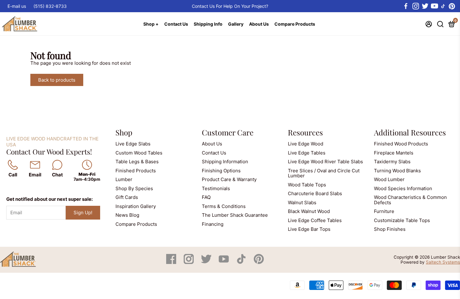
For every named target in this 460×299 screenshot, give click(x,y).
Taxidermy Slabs (392, 162)
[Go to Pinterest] (452, 6)
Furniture (384, 211)
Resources (305, 132)
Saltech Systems (443, 262)
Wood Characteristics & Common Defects (410, 199)
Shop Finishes (390, 229)
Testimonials (216, 188)
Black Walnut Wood (309, 211)
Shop (123, 132)
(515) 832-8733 (50, 6)
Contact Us (176, 24)
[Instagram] (189, 262)
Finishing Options (221, 171)
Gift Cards (126, 197)
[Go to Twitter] (424, 6)
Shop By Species (134, 188)
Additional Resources (410, 132)
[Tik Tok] (242, 262)
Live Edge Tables (306, 153)
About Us (259, 24)
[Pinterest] (259, 262)
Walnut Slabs (302, 202)
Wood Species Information (403, 188)
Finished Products (135, 171)
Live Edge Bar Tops (309, 229)
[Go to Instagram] (415, 6)
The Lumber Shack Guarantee (235, 215)
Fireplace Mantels (393, 153)
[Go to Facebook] (405, 6)
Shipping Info (208, 24)
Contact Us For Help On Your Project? (230, 6)
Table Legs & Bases (137, 162)
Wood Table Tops (307, 185)
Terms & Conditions (224, 206)
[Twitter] (206, 262)
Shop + (151, 24)
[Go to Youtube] (434, 6)
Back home (104, 80)
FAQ (206, 197)
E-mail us (17, 6)
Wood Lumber (389, 179)
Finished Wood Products (401, 144)
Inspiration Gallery (135, 206)
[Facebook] (171, 262)
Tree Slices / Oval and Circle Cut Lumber (324, 173)
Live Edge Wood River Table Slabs (325, 162)
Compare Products (294, 24)
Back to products (56, 80)
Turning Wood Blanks (397, 171)
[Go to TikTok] (443, 6)
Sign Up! (83, 212)
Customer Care (227, 132)
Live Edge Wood (305, 144)
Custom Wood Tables (138, 153)
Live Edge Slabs (133, 144)
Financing (212, 224)
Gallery (235, 24)
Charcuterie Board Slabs (315, 193)
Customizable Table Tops (402, 220)
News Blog (127, 215)
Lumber (123, 179)
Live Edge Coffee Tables (315, 220)
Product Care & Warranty (229, 179)
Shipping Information (225, 162)
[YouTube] (224, 262)
